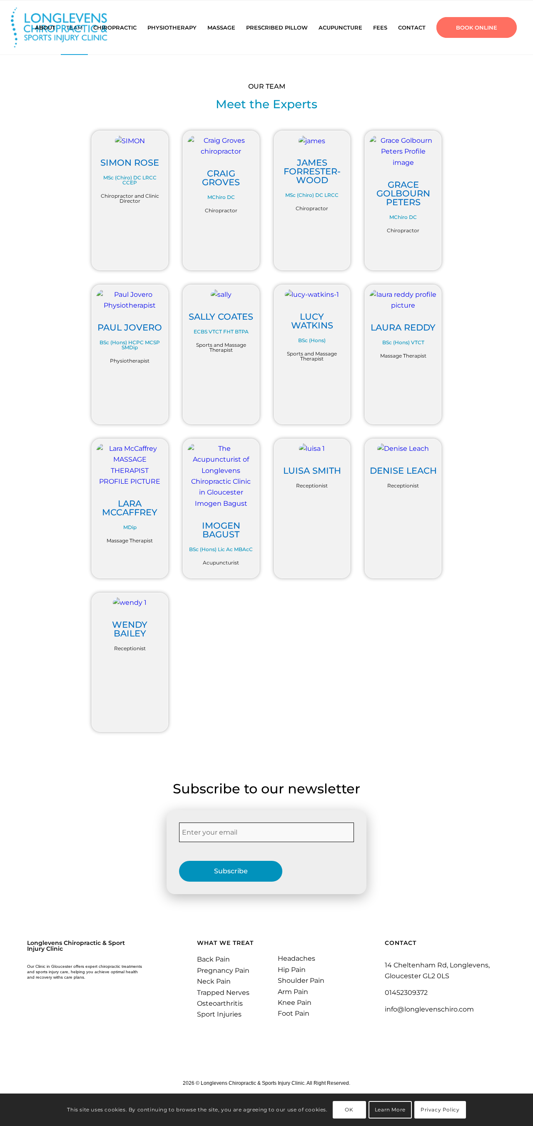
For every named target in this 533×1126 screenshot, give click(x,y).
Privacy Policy (440, 1109)
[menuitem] (45, 27)
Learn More (390, 1109)
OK (349, 1109)
